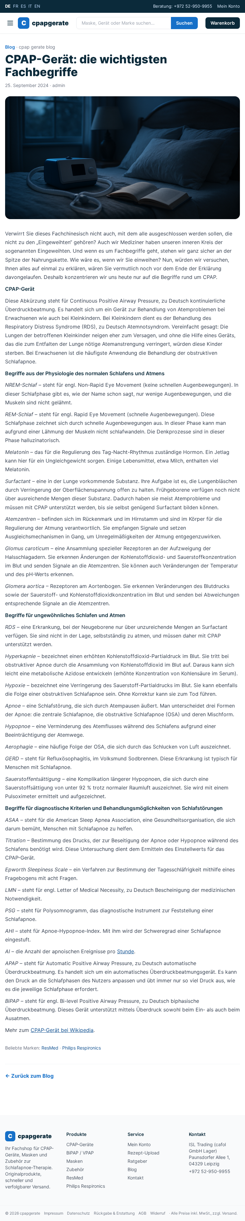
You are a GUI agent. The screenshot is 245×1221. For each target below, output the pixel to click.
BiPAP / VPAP (80, 1152)
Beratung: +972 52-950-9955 (182, 6)
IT (30, 6)
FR (15, 6)
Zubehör (75, 1169)
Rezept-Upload (144, 1152)
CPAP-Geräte (79, 1144)
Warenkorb (223, 23)
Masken (74, 1161)
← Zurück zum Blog (29, 1076)
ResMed (49, 1048)
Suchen (184, 23)
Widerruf (157, 1213)
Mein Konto (228, 6)
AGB (142, 1213)
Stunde (125, 951)
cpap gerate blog (37, 47)
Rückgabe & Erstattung (114, 1213)
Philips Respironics (81, 1048)
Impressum (53, 1213)
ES (23, 6)
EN (37, 6)
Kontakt (136, 1177)
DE (8, 6)
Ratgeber (137, 1161)
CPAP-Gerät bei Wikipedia (62, 1030)
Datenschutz (78, 1213)
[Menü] (10, 23)
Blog (10, 47)
